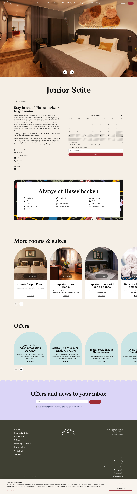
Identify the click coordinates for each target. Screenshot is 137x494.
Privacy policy (118, 470)
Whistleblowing (118, 476)
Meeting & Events (72, 3)
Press (121, 458)
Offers (63, 3)
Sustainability (118, 461)
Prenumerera (95, 402)
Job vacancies (118, 464)
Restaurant (57, 3)
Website (2, 383)
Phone (2, 383)
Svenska (123, 3)
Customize (120, 488)
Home (39, 3)
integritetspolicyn (66, 407)
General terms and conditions (113, 467)
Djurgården (83, 3)
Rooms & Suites (47, 3)
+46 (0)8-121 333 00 (117, 431)
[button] (65, 72)
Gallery (98, 3)
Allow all (120, 483)
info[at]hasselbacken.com (115, 429)
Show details (11, 491)
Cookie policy (118, 473)
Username (3, 383)
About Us (91, 3)
